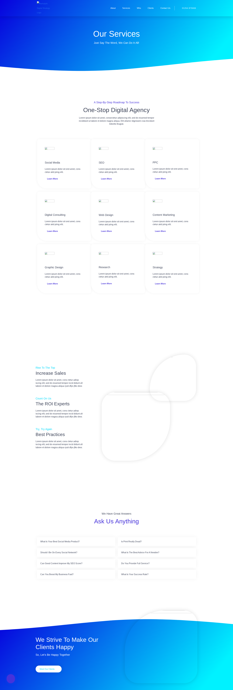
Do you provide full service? (135, 563)
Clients (151, 8)
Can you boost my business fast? (56, 574)
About (113, 8)
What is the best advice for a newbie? (140, 552)
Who (139, 8)
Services (126, 8)
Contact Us (165, 8)
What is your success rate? (134, 574)
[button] (76, 541)
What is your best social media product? (60, 541)
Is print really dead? (131, 541)
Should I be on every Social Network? (58, 552)
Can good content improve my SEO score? (61, 563)
